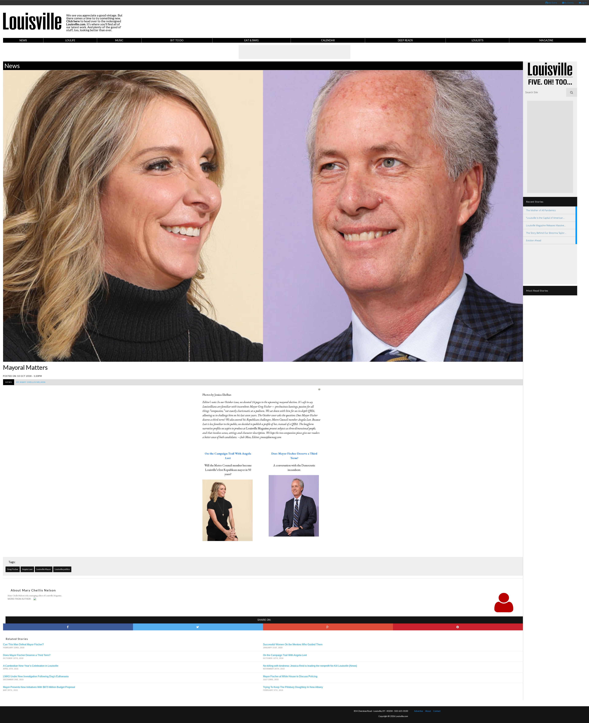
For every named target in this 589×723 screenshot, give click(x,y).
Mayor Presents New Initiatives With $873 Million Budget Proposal (39, 687)
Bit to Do (176, 40)
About (428, 711)
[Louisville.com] (35, 599)
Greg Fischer (12, 569)
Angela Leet (27, 569)
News (23, 40)
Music (119, 40)
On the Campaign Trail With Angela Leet (285, 655)
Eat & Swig (251, 40)
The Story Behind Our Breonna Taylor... (546, 232)
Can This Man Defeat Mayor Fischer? (23, 644)
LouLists (477, 40)
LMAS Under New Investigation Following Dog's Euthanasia (36, 676)
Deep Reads (405, 40)
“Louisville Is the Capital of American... (545, 217)
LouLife (70, 40)
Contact (436, 711)
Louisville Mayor (43, 569)
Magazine (546, 40)
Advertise (418, 711)
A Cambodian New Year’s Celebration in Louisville (30, 665)
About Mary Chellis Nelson (33, 590)
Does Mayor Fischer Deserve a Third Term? (26, 655)
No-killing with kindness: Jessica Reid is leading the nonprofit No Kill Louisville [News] (310, 665)
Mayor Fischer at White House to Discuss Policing (290, 676)
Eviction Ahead (533, 240)
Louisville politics (62, 569)
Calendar (328, 40)
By (31, 382)
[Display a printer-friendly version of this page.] (319, 389)
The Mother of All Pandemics (541, 210)
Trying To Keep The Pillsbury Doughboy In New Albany (293, 687)
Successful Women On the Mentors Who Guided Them (292, 644)
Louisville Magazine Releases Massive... (546, 225)
